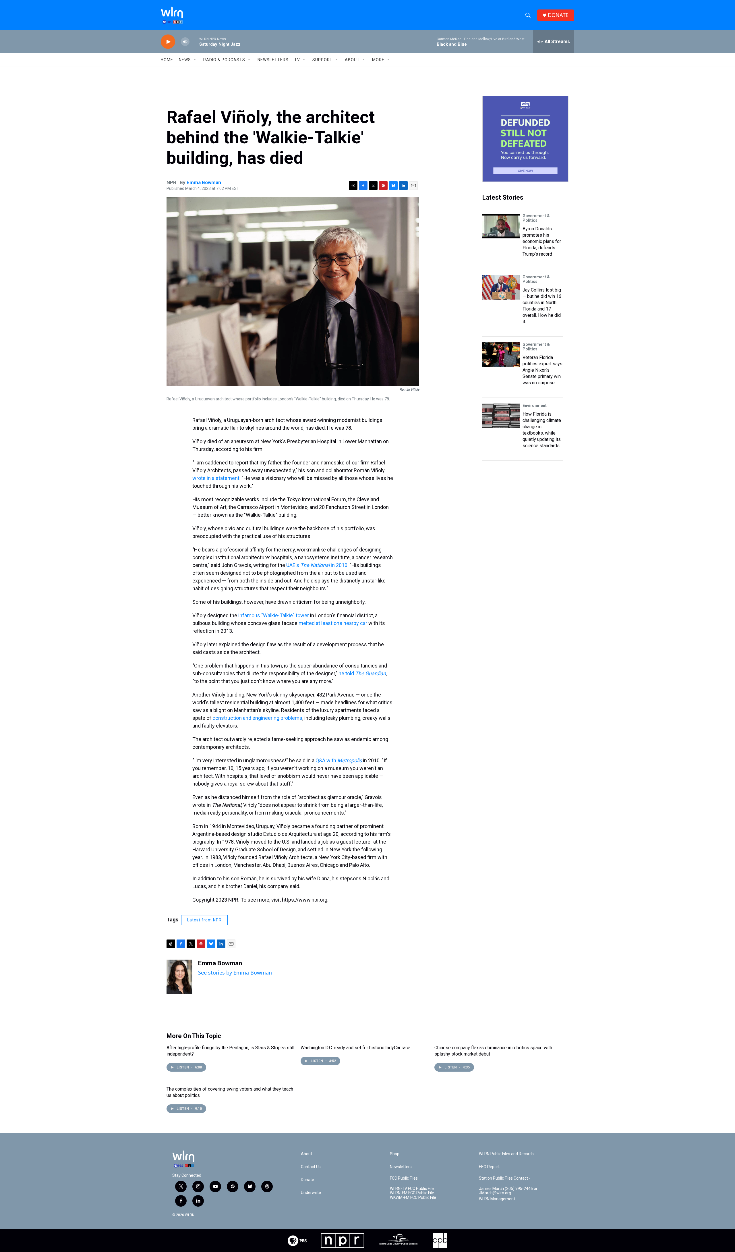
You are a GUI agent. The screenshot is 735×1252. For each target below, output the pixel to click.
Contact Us (311, 1167)
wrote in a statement (215, 478)
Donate (307, 1180)
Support (322, 59)
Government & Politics (536, 218)
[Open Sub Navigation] (195, 59)
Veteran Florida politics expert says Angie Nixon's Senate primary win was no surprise (542, 370)
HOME (167, 59)
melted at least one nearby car (333, 623)
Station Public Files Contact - (504, 1178)
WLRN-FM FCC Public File (412, 1193)
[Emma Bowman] (179, 977)
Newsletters (273, 59)
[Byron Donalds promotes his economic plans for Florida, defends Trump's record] (501, 226)
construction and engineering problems (257, 718)
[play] (168, 41)
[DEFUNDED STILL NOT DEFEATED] (525, 139)
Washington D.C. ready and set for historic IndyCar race (355, 1047)
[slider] (194, 41)
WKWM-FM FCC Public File (413, 1197)
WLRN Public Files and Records (506, 1154)
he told (362, 673)
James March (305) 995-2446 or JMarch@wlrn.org (508, 1191)
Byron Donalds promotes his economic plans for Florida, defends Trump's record (542, 241)
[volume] (185, 41)
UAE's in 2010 (316, 565)
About (352, 59)
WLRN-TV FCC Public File (412, 1189)
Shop (394, 1154)
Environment (535, 405)
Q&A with (339, 760)
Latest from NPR (204, 920)
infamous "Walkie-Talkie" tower (273, 615)
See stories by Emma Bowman (235, 972)
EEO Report (489, 1167)
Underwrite (311, 1193)
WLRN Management (497, 1199)
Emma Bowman (204, 182)
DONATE (558, 15)
